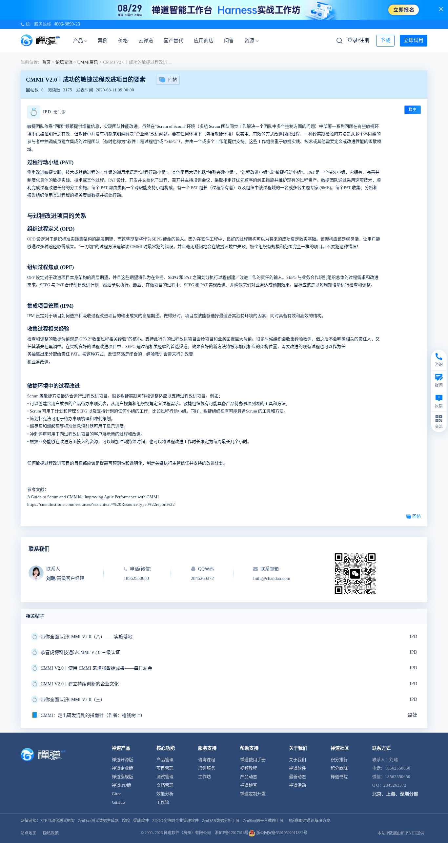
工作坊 (204, 776)
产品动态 (248, 776)
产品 (78, 40)
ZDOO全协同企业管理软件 (175, 820)
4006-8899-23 (67, 24)
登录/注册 (358, 40)
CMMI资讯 (87, 62)
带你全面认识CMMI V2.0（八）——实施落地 (86, 636)
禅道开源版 (122, 759)
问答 (229, 40)
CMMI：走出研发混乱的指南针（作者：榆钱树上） (93, 715)
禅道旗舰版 (122, 776)
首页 (46, 62)
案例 (103, 40)
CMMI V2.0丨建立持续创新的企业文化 (80, 683)
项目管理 (164, 768)
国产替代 (173, 40)
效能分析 (164, 793)
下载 (385, 40)
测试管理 (164, 776)
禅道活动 (297, 785)
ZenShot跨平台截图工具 (263, 820)
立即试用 (413, 40)
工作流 (162, 802)
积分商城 (339, 768)
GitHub (118, 802)
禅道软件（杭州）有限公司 (187, 833)
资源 (249, 40)
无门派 (59, 112)
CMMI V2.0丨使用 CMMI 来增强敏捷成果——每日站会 (96, 668)
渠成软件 (141, 820)
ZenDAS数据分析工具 (221, 820)
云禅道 (145, 40)
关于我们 (297, 759)
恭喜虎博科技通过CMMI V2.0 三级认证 (80, 652)
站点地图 (28, 833)
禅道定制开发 (253, 793)
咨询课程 (206, 759)
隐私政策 (51, 833)
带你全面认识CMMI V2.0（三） (73, 699)
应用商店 (204, 40)
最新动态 (297, 776)
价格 (123, 40)
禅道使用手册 (253, 759)
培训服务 (206, 768)
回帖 (172, 79)
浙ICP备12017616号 (232, 833)
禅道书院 (339, 776)
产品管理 (164, 759)
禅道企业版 (122, 768)
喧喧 (126, 820)
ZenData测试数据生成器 (98, 820)
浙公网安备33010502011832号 (281, 833)
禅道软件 (297, 768)
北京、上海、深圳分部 (395, 794)
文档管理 (164, 785)
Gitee (116, 793)
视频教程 (248, 768)
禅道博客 (248, 785)
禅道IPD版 (121, 785)
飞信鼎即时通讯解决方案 (308, 820)
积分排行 (339, 759)
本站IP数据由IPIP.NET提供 (400, 833)
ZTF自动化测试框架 (57, 820)
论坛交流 (63, 62)
